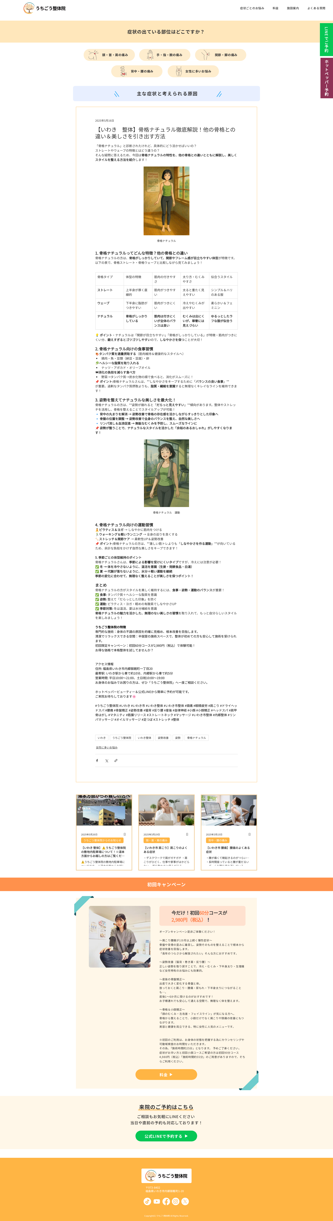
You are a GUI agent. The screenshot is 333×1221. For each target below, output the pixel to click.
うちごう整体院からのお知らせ (102, 840)
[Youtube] (157, 1201)
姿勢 (178, 738)
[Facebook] (166, 1201)
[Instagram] (175, 1201)
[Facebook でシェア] (97, 760)
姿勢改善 (163, 738)
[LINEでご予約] (326, 39)
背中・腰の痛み (217, 840)
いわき (102, 738)
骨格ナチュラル (196, 738)
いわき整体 (144, 738)
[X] (185, 1201)
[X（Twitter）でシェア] (106, 760)
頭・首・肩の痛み (156, 840)
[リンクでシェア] (116, 760)
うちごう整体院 (121, 738)
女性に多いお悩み (107, 747)
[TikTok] (147, 1201)
